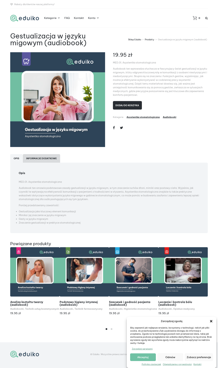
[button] (211, 321)
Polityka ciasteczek (151, 364)
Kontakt (197, 364)
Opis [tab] (16, 158)
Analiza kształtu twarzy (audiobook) (26, 303)
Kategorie (50, 18)
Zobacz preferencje (199, 357)
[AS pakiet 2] (57, 99)
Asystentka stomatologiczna (143, 117)
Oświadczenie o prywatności (177, 364)
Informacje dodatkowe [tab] (41, 158)
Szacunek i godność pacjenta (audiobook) (129, 303)
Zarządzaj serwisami (142, 349)
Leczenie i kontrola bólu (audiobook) (175, 303)
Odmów (170, 357)
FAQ (67, 18)
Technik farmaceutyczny (88, 308)
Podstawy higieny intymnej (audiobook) (79, 303)
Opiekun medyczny (184, 308)
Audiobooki (169, 117)
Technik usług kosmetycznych (42, 308)
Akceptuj (143, 357)
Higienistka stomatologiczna (140, 308)
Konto (92, 18)
